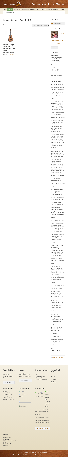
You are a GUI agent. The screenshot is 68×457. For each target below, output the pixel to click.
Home (5, 9)
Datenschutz (53, 379)
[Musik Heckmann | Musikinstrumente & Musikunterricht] (12, 4)
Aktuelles (53, 376)
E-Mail (45, 4)
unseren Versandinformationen (42, 422)
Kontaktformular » (25, 380)
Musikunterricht (56, 9)
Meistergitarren (17, 9)
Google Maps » (8, 382)
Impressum (53, 382)
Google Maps (58, 43)
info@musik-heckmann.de (57, 40)
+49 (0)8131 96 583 (61, 33)
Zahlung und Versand (40, 376)
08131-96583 (37, 4)
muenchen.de (54, 352)
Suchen (5, 12)
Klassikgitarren (33, 9)
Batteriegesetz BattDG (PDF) (41, 379)
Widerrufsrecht (38, 377)
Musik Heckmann (6, 15)
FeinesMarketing (7, 437)
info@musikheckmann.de (25, 376)
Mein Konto (52, 4)
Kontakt (62, 9)
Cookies (52, 381)
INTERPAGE (6, 439)
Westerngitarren (25, 9)
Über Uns (53, 378)
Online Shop (10, 9)
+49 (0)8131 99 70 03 (26, 374)
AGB (36, 374)
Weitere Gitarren (40, 9)
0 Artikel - (61, 4)
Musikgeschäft (48, 9)
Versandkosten (11, 54)
